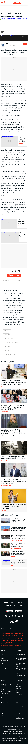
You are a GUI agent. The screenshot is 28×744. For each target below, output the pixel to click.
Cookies (23, 735)
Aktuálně (3, 650)
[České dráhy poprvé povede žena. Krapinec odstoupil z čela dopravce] (14, 448)
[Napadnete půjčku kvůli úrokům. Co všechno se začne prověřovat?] (6, 563)
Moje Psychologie (5, 633)
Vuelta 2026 (18, 645)
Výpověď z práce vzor (6, 695)
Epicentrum (3, 654)
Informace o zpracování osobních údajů (11, 735)
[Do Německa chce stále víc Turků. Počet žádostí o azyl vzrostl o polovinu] (9, 223)
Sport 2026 (19, 680)
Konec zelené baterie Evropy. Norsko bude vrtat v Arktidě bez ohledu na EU (18, 520)
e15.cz (2, 9)
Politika (3, 680)
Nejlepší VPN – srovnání (6, 715)
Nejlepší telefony (5, 708)
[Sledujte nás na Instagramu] (15, 616)
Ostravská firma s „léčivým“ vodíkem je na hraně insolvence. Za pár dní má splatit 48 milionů (13, 382)
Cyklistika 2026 (19, 697)
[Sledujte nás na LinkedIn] (6, 616)
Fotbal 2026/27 (19, 686)
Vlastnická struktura (18, 736)
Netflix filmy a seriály (5, 717)
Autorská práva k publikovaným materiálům (13, 731)
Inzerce (20, 602)
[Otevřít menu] (25, 2)
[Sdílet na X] (12, 271)
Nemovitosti (9, 638)
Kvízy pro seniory (5, 663)
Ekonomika (19, 702)
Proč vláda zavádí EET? (6, 691)
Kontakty (6, 602)
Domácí (7, 9)
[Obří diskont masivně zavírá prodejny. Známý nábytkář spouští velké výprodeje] (5, 529)
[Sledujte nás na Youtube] (19, 616)
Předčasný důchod (20, 706)
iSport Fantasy (9, 635)
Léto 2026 (18, 650)
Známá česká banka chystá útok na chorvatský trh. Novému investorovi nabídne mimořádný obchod (18, 537)
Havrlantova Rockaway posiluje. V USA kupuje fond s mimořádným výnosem (18, 553)
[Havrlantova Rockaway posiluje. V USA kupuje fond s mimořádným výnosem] (5, 554)
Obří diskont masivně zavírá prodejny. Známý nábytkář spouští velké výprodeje (18, 528)
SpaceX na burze (5, 706)
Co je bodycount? (5, 668)
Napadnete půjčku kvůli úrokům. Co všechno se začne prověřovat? (18, 562)
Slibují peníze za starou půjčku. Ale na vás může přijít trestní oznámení (14, 506)
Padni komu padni (5, 693)
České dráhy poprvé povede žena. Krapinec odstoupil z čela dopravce (13, 457)
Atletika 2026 (19, 694)
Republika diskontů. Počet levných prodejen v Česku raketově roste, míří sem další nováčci (13, 407)
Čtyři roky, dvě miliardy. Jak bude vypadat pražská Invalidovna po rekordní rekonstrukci (18, 545)
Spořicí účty (18, 708)
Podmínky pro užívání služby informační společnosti (13, 733)
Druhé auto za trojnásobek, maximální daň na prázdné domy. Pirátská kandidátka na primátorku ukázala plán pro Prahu (13, 433)
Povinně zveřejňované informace (17, 740)
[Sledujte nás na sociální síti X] (9, 616)
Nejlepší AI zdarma (5, 711)
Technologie (4, 702)
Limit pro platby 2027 (20, 711)
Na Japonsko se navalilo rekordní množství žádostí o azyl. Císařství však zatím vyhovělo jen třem (22, 235)
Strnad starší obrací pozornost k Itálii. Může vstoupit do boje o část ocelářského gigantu (13, 481)
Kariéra (20, 605)
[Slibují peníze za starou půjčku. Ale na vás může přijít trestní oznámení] (14, 496)
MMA (17, 684)
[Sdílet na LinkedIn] (19, 271)
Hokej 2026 (18, 688)
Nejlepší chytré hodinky (6, 713)
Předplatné (8, 605)
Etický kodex (6, 740)
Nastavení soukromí (8, 736)
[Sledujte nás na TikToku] (22, 616)
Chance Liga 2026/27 (8, 645)
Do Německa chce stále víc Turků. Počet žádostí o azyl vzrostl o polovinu (22, 222)
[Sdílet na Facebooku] (9, 271)
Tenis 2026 (18, 690)
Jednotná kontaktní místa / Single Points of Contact (13, 738)
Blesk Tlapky (14, 633)
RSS (15, 605)
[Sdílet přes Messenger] (15, 271)
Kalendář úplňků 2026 (6, 666)
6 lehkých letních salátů (21, 675)
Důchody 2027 (19, 713)
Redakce (13, 602)
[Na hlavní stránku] (3, 2)
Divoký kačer (4, 697)
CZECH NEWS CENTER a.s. (19, 725)
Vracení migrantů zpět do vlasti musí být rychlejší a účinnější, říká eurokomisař (22, 139)
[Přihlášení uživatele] (22, 2)
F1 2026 (17, 692)
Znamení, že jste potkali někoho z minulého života (21, 659)
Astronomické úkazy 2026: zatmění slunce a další (21, 665)
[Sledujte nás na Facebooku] (12, 616)
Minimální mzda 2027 (20, 715)
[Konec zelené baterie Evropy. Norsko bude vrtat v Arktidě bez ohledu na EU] (5, 521)
